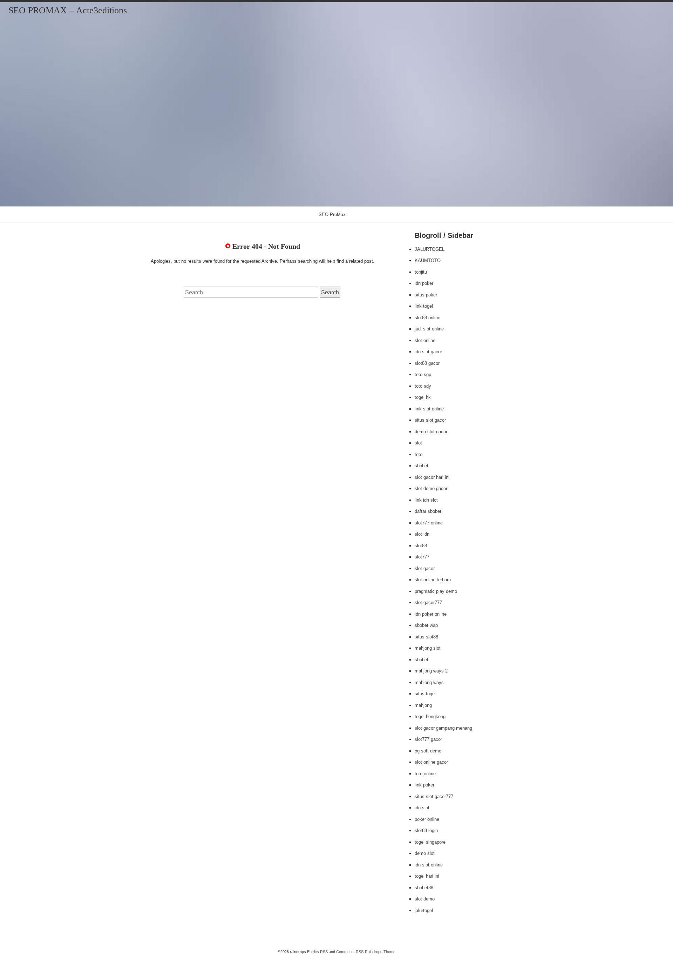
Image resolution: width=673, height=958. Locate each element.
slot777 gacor (428, 739)
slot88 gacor (427, 363)
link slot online (429, 408)
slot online (425, 340)
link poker (424, 785)
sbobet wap (426, 625)
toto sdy (423, 386)
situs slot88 (426, 636)
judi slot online (429, 328)
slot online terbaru (433, 579)
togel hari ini (427, 876)
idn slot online (429, 864)
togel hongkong (430, 716)
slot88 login (426, 830)
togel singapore (430, 842)
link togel (424, 306)
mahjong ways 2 (431, 671)
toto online (425, 773)
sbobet (421, 465)
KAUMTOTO (428, 260)
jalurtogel (424, 910)
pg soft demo (428, 750)
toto (418, 454)
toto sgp (423, 374)
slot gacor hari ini (432, 477)
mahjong (423, 705)
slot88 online (427, 317)
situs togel (425, 693)
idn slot (422, 807)
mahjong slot (428, 648)
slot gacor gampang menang (443, 728)
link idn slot (426, 500)
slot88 (421, 545)
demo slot (425, 853)
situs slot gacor (430, 420)
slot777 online (429, 522)
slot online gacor (431, 762)
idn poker (424, 283)
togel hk (423, 397)
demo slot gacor (431, 431)
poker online (427, 819)
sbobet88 (424, 887)
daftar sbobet (428, 511)
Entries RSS (317, 952)
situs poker (426, 294)
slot (418, 442)
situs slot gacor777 (434, 796)
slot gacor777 (428, 602)
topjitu (421, 272)
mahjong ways (429, 682)
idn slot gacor (428, 351)
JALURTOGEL (429, 249)
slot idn (422, 534)
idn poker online (431, 614)
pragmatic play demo (436, 591)
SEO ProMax (332, 214)
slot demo (425, 899)
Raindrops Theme (380, 952)
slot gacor (425, 568)
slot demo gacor (431, 488)
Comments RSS (349, 952)
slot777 (422, 557)
